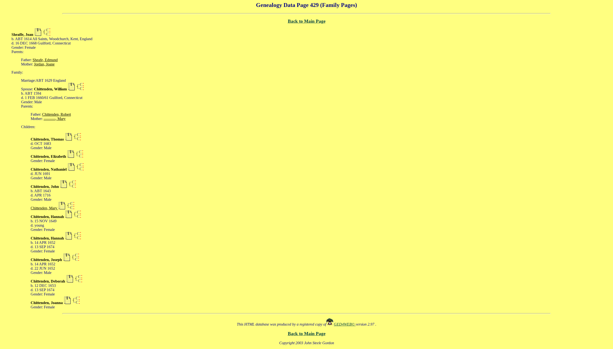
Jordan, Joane (44, 64)
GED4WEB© (345, 324)
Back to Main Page (306, 21)
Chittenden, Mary (44, 208)
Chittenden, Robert (56, 114)
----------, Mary (55, 119)
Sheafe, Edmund (45, 60)
